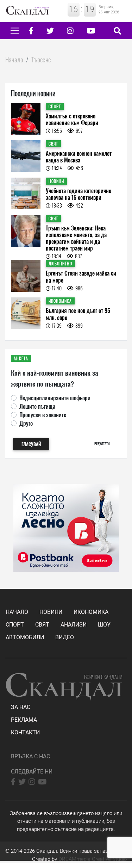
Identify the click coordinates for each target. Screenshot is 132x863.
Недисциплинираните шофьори (54, 398)
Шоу (104, 624)
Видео (64, 637)
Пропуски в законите (42, 415)
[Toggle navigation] (14, 30)
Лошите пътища (37, 406)
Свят (42, 624)
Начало (14, 59)
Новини (50, 612)
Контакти (25, 732)
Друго (26, 423)
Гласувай (31, 444)
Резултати (102, 443)
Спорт (15, 624)
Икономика (91, 612)
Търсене (41, 59)
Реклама (24, 719)
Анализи (74, 624)
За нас (20, 707)
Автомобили (25, 637)
